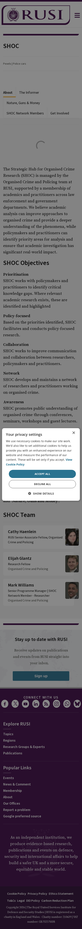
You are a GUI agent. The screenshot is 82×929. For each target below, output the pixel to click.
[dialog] (41, 464)
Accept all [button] (42, 474)
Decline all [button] (42, 484)
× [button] (73, 432)
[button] (41, 493)
